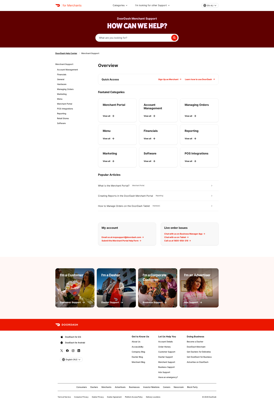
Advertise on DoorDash (197, 362)
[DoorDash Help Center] (66, 324)
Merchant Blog (138, 362)
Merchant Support (64, 64)
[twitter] (61, 351)
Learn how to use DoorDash (198, 79)
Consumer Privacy (81, 397)
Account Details (165, 341)
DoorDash (212, 397)
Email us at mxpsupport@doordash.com (121, 237)
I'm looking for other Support (151, 5)
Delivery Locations (153, 397)
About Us (136, 341)
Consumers (81, 387)
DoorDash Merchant (196, 347)
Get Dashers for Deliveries (199, 352)
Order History (164, 347)
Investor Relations (151, 387)
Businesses (134, 387)
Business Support (166, 367)
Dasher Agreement (114, 397)
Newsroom (179, 387)
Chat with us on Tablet (175, 237)
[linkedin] (78, 351)
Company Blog (138, 352)
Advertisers (120, 387)
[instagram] (73, 351)
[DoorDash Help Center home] (57, 5)
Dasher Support (165, 357)
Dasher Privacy (98, 397)
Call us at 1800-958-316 (176, 241)
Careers (166, 387)
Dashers (94, 387)
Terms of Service (64, 397)
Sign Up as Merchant (168, 79)
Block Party (192, 387)
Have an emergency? (168, 377)
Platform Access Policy (134, 397)
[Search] (174, 38)
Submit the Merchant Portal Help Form (120, 241)
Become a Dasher (195, 341)
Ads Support (164, 372)
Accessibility (137, 347)
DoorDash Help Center (66, 53)
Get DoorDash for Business (199, 357)
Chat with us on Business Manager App (183, 234)
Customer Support (166, 352)
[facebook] (67, 351)
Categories (119, 5)
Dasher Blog (137, 357)
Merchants (106, 387)
